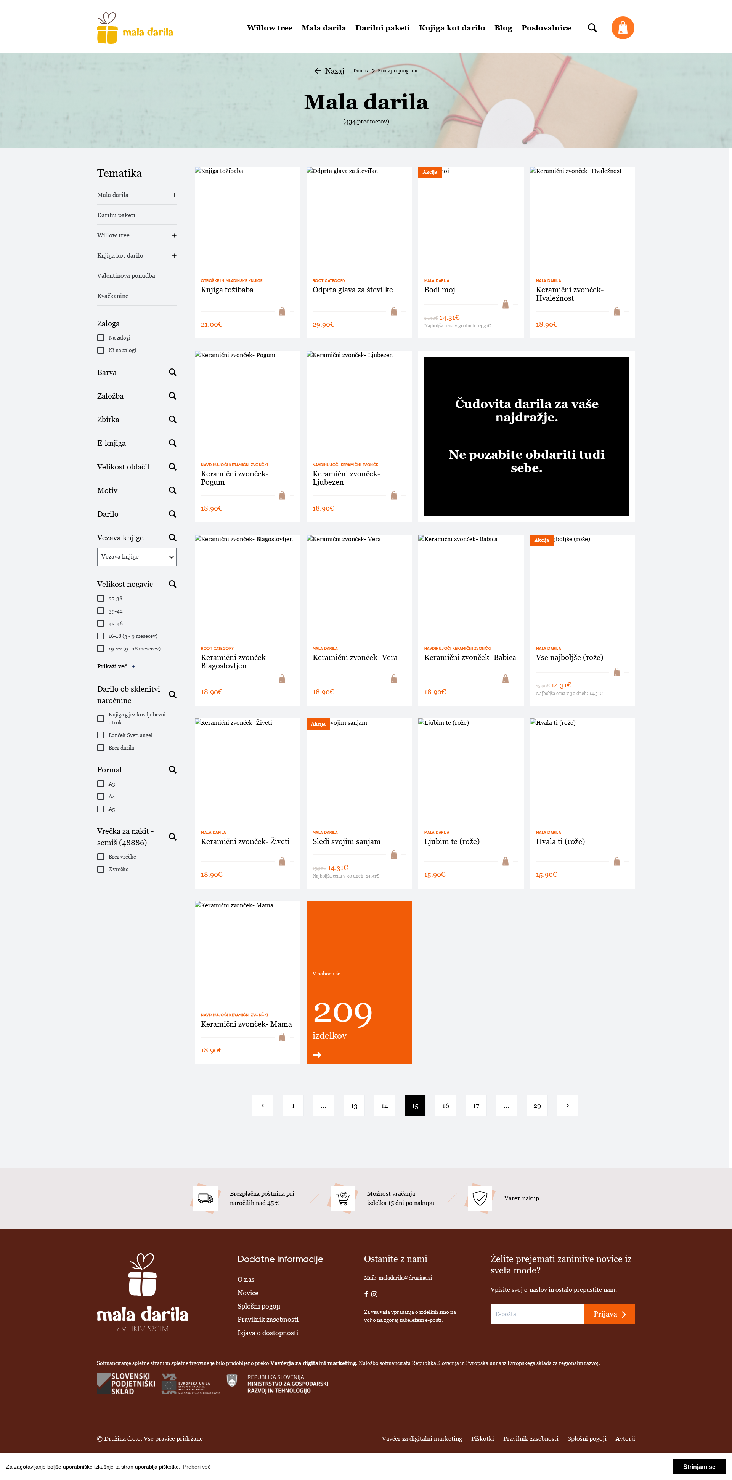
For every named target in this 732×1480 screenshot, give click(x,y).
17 (476, 1106)
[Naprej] (567, 1105)
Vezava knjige (120, 537)
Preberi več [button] (196, 1467)
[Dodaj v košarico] (282, 311)
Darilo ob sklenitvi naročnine (128, 695)
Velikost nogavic (125, 584)
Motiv (107, 490)
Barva (107, 372)
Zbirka (108, 419)
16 (445, 1106)
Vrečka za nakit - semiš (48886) (125, 837)
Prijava (605, 1314)
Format (109, 770)
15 (415, 1106)
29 (537, 1106)
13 (354, 1106)
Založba (110, 396)
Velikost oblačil (123, 467)
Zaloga (108, 323)
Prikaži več (112, 666)
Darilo (108, 514)
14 (384, 1106)
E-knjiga (111, 443)
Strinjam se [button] (699, 1467)
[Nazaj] (262, 1105)
